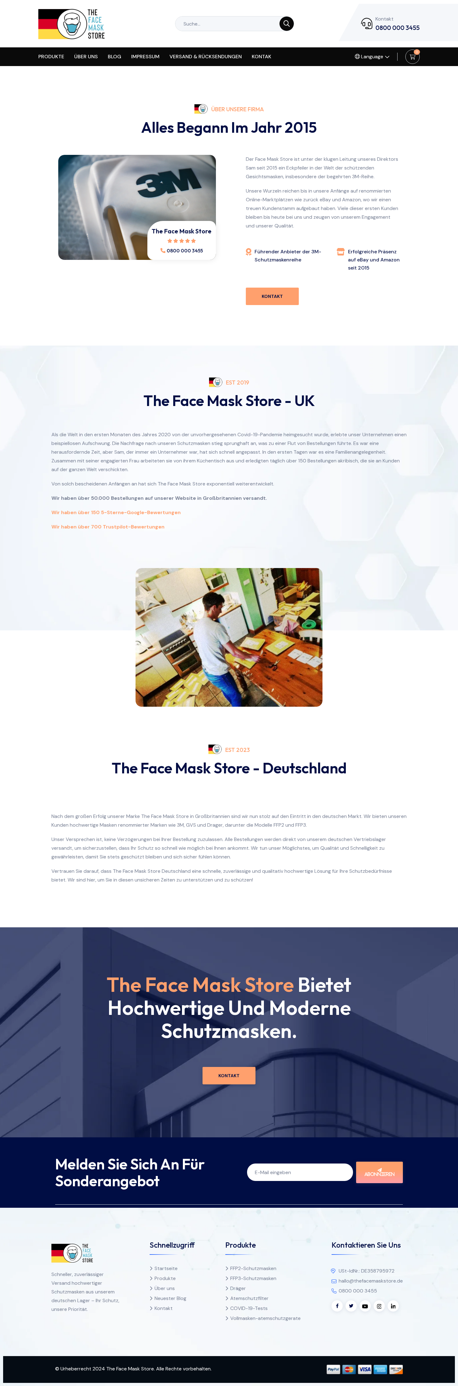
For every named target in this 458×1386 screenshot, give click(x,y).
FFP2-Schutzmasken (253, 1268)
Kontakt (272, 296)
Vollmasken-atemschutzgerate (265, 1318)
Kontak (261, 56)
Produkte (51, 56)
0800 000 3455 (397, 27)
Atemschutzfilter (249, 1298)
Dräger (238, 1288)
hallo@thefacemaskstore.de (371, 1281)
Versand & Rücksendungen (205, 56)
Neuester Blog (170, 1298)
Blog (114, 56)
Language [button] (371, 56)
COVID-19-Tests (249, 1308)
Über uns (86, 56)
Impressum (145, 56)
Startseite (166, 1268)
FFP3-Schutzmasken (253, 1278)
